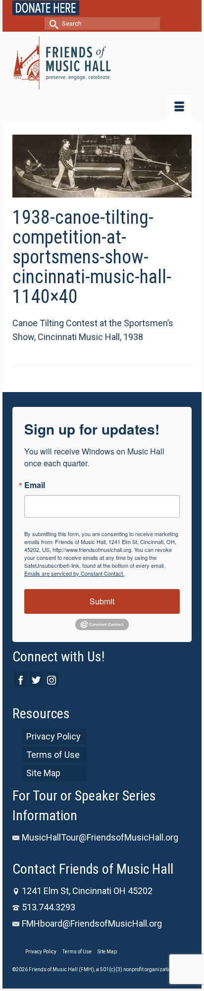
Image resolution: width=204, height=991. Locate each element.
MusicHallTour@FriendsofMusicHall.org (100, 837)
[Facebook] (21, 679)
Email (34, 485)
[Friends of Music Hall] (102, 63)
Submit (102, 601)
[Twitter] (36, 679)
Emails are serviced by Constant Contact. (74, 573)
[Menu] (179, 107)
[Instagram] (51, 679)
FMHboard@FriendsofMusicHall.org (92, 923)
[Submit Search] (52, 23)
